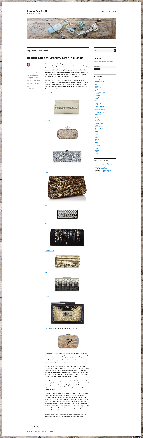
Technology (98, 145)
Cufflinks (97, 94)
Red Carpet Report (99, 128)
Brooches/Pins (98, 87)
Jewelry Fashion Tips (38, 11)
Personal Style (98, 126)
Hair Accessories (99, 103)
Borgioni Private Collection (105, 170)
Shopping (97, 139)
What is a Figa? (102, 167)
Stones (96, 140)
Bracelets (97, 86)
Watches (97, 153)
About (114, 11)
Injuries (97, 108)
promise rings (98, 164)
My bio (108, 11)
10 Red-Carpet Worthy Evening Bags (55, 58)
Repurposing (98, 130)
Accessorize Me (98, 80)
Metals (96, 117)
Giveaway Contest (99, 101)
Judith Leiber (48, 328)
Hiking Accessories (99, 106)
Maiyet (47, 224)
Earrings (97, 97)
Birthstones (98, 83)
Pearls (96, 125)
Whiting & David (49, 250)
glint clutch (32, 78)
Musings (97, 119)
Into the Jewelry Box (100, 109)
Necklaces (97, 120)
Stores (96, 144)
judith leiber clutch (35, 80)
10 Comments (30, 88)
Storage (97, 142)
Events (96, 98)
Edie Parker (48, 145)
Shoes (96, 137)
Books (96, 84)
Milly (46, 172)
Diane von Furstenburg (51, 93)
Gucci (46, 205)
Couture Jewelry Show (100, 92)
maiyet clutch (30, 81)
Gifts (96, 100)
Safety (96, 133)
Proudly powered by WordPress (45, 431)
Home (102, 11)
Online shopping (99, 123)
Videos (96, 151)
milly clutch (33, 83)
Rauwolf (47, 296)
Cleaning (97, 91)
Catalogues (97, 89)
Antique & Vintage (99, 81)
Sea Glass (97, 136)
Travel (96, 147)
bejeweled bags (31, 74)
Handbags (34, 72)
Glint (46, 272)
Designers (29, 72)
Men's (96, 115)
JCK (96, 111)
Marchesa (47, 120)
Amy (28, 67)
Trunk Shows (98, 150)
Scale (96, 134)
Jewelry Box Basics (99, 112)
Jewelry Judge (98, 114)
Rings (96, 131)
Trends (96, 148)
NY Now (97, 122)
